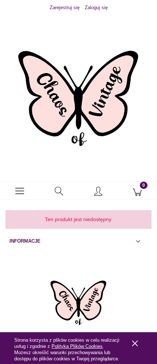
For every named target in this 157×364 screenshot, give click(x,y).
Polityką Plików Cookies (77, 346)
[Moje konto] (98, 192)
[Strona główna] (78, 91)
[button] (19, 191)
